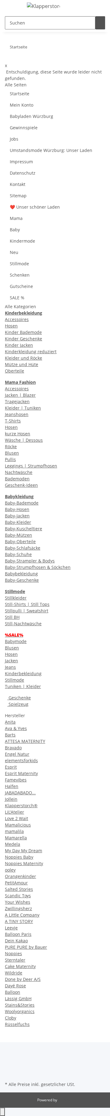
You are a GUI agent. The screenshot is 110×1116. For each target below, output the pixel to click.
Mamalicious (18, 825)
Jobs (14, 139)
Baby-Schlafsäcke (22, 548)
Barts (10, 735)
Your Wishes (17, 902)
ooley (10, 870)
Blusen (12, 453)
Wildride (13, 973)
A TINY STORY (19, 921)
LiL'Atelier (14, 812)
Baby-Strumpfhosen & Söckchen (38, 567)
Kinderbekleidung (23, 673)
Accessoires (17, 319)
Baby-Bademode (21, 503)
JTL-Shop (65, 1100)
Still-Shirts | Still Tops (27, 604)
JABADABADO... (20, 793)
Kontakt (17, 184)
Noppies (13, 953)
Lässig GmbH (18, 998)
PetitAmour (16, 883)
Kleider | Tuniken (23, 408)
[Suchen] (100, 22)
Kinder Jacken (19, 345)
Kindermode (22, 241)
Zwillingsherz (18, 908)
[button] (101, 7)
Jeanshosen (16, 414)
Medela (12, 844)
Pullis (10, 459)
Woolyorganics (20, 1011)
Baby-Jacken (17, 516)
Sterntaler (15, 960)
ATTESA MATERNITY (25, 741)
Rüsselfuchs (17, 1024)
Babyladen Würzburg (31, 116)
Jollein (11, 799)
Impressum (21, 162)
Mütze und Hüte (21, 364)
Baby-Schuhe (18, 554)
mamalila (14, 831)
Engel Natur (17, 754)
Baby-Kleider (18, 522)
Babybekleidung (21, 574)
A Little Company (22, 915)
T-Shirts (13, 421)
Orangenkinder (20, 876)
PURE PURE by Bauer (26, 947)
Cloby (10, 1018)
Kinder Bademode (23, 332)
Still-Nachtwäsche (23, 623)
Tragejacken (17, 401)
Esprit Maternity (21, 773)
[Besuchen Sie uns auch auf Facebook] (10, 1065)
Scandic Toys (18, 895)
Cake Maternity (20, 966)
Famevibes (16, 780)
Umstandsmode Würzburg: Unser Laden (51, 150)
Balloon (12, 992)
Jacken (11, 661)
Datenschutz (22, 173)
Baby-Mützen (18, 535)
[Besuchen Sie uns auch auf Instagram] (10, 1072)
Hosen (11, 326)
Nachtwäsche (18, 472)
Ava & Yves (16, 728)
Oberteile (14, 371)
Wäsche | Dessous (24, 440)
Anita (10, 722)
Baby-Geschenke (22, 580)
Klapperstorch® (21, 805)
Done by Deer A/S (23, 979)
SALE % (17, 298)
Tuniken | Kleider (23, 686)
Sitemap (18, 196)
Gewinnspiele (24, 128)
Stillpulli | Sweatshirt (26, 611)
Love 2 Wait (16, 818)
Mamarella (16, 838)
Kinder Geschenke (23, 339)
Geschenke (19, 698)
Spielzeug (17, 704)
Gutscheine (21, 286)
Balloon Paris (18, 934)
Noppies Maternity (24, 863)
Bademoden (17, 479)
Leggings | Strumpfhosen (31, 466)
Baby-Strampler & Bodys (30, 561)
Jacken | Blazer (20, 395)
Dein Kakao (16, 941)
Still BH (12, 617)
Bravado (13, 748)
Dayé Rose (15, 986)
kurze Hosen (17, 434)
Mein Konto (21, 105)
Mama (16, 218)
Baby (15, 230)
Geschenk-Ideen (21, 485)
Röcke (11, 446)
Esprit (11, 767)
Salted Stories (19, 889)
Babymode (16, 641)
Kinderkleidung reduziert (31, 351)
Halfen (11, 786)
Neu (14, 252)
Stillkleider (16, 598)
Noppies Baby (19, 857)
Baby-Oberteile (20, 541)
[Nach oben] (2, 1112)
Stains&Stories (20, 1005)
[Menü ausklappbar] (12, 7)
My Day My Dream (23, 850)
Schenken (20, 275)
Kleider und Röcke (23, 358)
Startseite (19, 93)
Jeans (10, 667)
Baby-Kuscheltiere (23, 529)
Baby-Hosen (17, 509)
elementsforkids (21, 760)
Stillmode (19, 264)
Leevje (11, 928)
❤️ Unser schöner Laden (35, 207)
